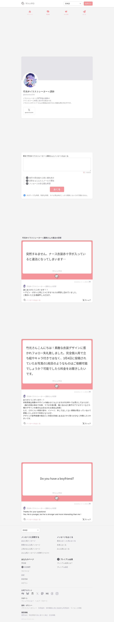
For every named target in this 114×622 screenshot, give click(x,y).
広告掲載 (52, 615)
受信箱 (23, 563)
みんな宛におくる (63, 549)
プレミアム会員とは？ (65, 563)
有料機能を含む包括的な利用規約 (57, 608)
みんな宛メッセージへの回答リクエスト (35, 553)
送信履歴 (26, 567)
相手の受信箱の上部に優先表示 (40, 178)
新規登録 (24, 579)
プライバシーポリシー (29, 608)
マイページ (25, 571)
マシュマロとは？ (27, 601)
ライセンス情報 (76, 608)
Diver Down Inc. (28, 619)
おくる (57, 189)
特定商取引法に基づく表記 (38, 615)
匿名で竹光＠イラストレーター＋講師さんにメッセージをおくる (45, 156)
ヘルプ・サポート (41, 601)
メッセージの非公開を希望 (39, 183)
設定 (22, 575)
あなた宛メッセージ (28, 541)
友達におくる (61, 545)
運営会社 (24, 615)
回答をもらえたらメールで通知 (40, 181)
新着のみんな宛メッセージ (30, 545)
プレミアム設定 (62, 567)
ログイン (88, 3)
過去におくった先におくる (66, 541)
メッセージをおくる (33, 300)
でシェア (88, 300)
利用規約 (41, 608)
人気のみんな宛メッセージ (30, 549)
